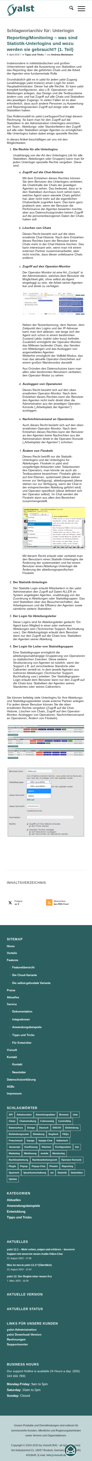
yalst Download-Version (24, 1334)
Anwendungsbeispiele (27, 1027)
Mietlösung (30, 1153)
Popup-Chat (38, 1166)
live (77, 1147)
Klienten (46, 1147)
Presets (53, 1166)
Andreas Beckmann (62, 54)
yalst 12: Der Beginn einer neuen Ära (29, 1276)
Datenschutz (16, 1127)
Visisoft (12, 1050)
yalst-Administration (22, 1329)
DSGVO (57, 1127)
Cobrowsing (47, 1121)
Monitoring (58, 1153)
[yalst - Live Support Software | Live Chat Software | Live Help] (38, 8)
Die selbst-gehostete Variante (31, 983)
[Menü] (79, 8)
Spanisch (14, 1172)
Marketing (14, 1153)
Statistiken (77, 1172)
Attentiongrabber (45, 1114)
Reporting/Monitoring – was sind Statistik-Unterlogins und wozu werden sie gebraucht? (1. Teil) (42, 43)
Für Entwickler (21, 1042)
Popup (24, 1166)
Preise (11, 990)
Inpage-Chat (45, 1140)
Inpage (30, 1140)
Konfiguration (63, 1147)
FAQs (65, 1134)
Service (12, 1004)
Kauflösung (31, 1147)
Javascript (14, 1147)
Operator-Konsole (71, 1159)
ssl (51, 1172)
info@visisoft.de (56, 1455)
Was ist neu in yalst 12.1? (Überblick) (29, 1265)
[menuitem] (69, 8)
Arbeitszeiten (24, 1114)
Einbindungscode (19, 1134)
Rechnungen (16, 1339)
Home (11, 946)
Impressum (14, 1093)
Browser (64, 1114)
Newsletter (19, 1072)
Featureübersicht (23, 967)
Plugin (12, 1166)
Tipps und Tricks (34, 54)
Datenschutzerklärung (21, 1079)
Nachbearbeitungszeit (44, 1159)
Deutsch (44, 1127)
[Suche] (69, 8)
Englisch (53, 1134)
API (11, 1114)
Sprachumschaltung (34, 1172)
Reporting (67, 1166)
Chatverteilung (27, 1121)
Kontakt (12, 1057)
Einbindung (72, 1127)
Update (13, 1179)
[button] (70, 1450)
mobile (44, 1153)
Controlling (64, 1121)
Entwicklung (16, 1211)
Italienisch (62, 1140)
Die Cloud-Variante (24, 975)
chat (75, 1114)
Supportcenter (17, 1344)
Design (31, 1127)
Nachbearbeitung (18, 1159)
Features (12, 960)
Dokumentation (22, 1011)
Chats (12, 1121)
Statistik (62, 1172)
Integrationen (21, 1019)
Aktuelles (13, 997)
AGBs (10, 1086)
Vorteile (12, 953)
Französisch (16, 1140)
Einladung (39, 1134)
